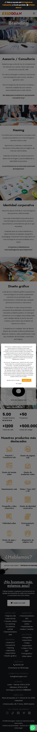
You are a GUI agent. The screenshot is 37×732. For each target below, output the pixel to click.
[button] (33, 728)
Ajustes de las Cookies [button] (13, 380)
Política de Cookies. (21, 376)
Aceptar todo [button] (26, 380)
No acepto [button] (19, 383)
